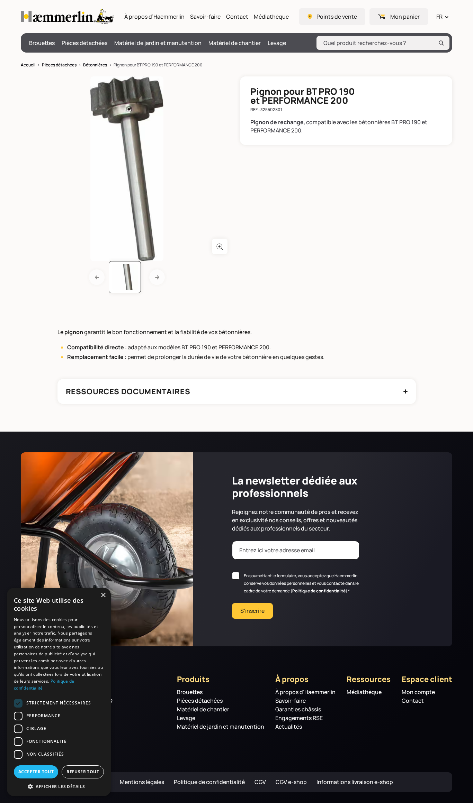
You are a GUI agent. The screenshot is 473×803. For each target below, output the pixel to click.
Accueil (28, 65)
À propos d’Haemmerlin (154, 16)
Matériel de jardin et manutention (158, 43)
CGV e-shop (291, 782)
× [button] (103, 595)
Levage (277, 43)
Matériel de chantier (234, 43)
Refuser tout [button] (82, 772)
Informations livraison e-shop (354, 782)
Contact (237, 16)
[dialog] (59, 692)
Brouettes (42, 43)
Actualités (288, 726)
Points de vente (336, 16)
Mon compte (418, 692)
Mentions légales (142, 782)
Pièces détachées (84, 43)
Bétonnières (95, 65)
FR (439, 16)
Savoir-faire (205, 16)
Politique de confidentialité (319, 591)
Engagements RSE (299, 718)
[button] (59, 786)
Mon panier (405, 16)
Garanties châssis (298, 709)
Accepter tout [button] (36, 772)
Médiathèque (271, 16)
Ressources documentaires (128, 391)
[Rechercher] (441, 43)
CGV (260, 782)
